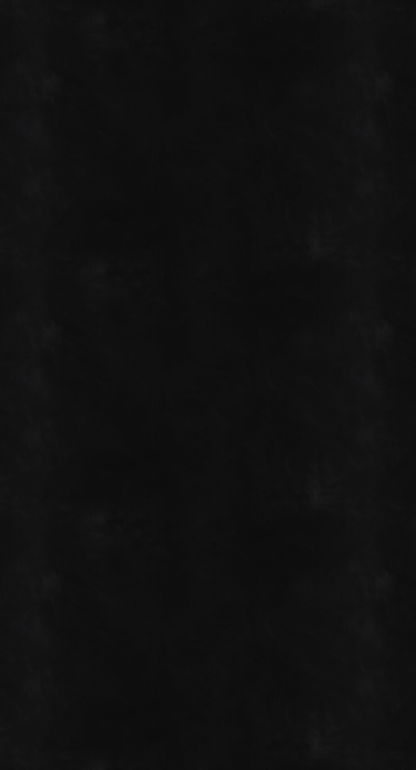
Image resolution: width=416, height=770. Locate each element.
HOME (39, 258)
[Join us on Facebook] (358, 14)
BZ (382, 745)
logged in (68, 682)
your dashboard (142, 441)
